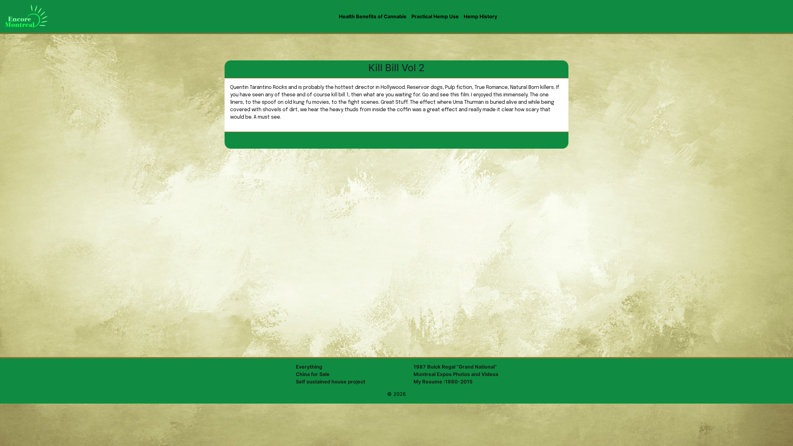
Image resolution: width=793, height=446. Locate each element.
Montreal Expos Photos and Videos (456, 374)
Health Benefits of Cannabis (372, 16)
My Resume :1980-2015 (443, 381)
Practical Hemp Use (435, 16)
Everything (309, 367)
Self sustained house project (330, 381)
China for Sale (313, 374)
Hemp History (480, 16)
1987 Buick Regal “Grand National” (455, 367)
